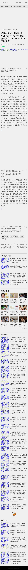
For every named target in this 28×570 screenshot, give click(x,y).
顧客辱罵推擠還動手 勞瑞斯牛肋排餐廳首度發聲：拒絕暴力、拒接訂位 (18, 561)
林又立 (16, 236)
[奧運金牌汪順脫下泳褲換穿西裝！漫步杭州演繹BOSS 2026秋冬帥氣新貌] (5, 282)
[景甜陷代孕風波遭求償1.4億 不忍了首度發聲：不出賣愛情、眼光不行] (5, 478)
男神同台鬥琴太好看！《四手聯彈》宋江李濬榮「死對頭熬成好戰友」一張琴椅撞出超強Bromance (18, 434)
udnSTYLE (3, 29)
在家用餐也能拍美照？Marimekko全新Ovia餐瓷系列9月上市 (18, 426)
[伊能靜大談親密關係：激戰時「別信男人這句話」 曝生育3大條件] (5, 412)
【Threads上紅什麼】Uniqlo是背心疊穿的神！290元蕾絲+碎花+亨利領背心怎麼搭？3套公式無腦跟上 (23, 312)
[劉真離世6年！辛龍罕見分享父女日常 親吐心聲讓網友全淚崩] (5, 547)
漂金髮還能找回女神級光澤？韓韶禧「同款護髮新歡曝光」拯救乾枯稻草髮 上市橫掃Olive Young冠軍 (18, 485)
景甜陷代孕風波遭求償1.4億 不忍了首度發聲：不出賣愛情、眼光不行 (18, 477)
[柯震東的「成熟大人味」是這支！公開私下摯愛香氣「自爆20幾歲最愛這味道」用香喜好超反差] (5, 347)
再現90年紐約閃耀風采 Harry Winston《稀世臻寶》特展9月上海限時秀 (18, 390)
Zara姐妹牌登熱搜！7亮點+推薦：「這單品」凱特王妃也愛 (18, 267)
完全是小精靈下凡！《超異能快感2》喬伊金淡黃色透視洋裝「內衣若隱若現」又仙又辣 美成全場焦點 (18, 405)
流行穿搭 (13, 6)
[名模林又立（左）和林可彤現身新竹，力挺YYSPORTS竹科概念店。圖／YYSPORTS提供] (14, 58)
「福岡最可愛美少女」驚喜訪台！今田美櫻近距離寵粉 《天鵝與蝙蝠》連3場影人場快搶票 (18, 507)
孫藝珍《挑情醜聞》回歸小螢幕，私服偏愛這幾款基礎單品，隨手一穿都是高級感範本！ (18, 275)
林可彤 (22, 236)
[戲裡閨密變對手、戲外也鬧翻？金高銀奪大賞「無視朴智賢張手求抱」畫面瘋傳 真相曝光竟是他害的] (5, 554)
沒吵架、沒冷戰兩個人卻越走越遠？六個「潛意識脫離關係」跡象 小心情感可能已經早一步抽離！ (18, 369)
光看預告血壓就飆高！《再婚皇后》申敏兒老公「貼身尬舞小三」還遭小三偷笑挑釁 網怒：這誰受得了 (18, 463)
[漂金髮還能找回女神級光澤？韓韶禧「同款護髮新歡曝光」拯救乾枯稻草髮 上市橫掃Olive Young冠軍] (5, 485)
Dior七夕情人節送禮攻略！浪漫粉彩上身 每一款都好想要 (13, 301)
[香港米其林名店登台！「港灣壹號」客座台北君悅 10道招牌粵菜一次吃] (5, 398)
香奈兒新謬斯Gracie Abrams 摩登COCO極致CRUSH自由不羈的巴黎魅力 (23, 324)
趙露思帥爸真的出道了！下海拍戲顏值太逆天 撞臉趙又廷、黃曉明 (18, 532)
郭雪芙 (3, 238)
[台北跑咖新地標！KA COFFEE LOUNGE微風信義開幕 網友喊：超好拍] (5, 383)
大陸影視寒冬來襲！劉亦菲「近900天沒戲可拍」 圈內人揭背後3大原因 (18, 539)
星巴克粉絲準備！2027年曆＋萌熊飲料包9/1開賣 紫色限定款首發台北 (18, 361)
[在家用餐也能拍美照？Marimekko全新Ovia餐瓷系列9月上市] (5, 427)
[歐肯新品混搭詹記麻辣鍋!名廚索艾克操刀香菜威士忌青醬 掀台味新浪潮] (5, 449)
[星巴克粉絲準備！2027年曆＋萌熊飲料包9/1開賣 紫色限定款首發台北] (5, 361)
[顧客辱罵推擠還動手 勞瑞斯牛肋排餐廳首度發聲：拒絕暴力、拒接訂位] (5, 562)
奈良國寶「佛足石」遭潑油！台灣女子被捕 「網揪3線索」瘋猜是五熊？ (18, 525)
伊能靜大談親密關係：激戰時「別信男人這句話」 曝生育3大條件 (18, 412)
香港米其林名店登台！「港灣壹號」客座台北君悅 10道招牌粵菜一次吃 (18, 397)
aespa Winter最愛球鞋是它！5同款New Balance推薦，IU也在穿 (5, 324)
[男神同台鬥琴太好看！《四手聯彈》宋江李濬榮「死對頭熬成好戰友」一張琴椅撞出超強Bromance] (5, 434)
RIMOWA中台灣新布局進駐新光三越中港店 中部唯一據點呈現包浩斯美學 (14, 324)
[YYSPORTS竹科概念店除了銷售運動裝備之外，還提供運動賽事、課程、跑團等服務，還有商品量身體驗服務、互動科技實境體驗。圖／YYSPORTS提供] (14, 217)
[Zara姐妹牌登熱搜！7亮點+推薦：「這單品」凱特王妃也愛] (5, 268)
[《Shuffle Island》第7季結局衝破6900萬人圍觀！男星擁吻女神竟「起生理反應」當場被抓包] (5, 456)
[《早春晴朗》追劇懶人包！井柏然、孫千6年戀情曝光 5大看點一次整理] (5, 499)
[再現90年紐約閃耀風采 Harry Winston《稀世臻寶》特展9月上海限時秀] (5, 390)
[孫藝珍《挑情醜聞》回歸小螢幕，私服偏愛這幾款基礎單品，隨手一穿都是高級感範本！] (5, 275)
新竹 (7, 236)
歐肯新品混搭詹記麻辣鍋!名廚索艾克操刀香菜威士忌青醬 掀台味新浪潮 (18, 448)
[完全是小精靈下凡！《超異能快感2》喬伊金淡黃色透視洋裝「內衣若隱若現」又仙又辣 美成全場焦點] (5, 405)
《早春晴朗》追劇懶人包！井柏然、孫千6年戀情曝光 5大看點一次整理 (18, 499)
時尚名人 (7, 6)
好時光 (24, 6)
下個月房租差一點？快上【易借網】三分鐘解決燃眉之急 (22, 301)
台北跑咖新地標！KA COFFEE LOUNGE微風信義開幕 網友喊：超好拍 (18, 383)
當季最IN (15, 29)
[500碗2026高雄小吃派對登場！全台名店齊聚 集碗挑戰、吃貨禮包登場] (5, 376)
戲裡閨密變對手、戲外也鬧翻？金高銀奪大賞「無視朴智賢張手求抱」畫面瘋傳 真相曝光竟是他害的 (18, 555)
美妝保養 (19, 6)
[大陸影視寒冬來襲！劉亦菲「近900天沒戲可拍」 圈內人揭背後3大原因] (5, 540)
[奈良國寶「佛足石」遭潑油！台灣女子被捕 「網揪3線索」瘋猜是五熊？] (5, 525)
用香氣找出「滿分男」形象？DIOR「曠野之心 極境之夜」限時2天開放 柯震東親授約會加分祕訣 (18, 340)
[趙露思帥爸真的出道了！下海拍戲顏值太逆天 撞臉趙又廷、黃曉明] (5, 532)
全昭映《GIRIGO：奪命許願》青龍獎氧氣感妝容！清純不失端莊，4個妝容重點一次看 (18, 441)
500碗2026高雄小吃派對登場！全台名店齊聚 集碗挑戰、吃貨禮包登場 (17, 375)
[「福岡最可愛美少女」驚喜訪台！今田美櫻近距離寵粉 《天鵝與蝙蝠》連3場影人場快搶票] (5, 507)
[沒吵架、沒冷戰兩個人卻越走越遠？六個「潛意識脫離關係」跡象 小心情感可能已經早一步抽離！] (5, 369)
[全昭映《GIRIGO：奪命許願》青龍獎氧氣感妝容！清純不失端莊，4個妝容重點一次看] (5, 441)
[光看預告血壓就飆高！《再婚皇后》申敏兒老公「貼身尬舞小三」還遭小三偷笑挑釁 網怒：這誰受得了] (5, 463)
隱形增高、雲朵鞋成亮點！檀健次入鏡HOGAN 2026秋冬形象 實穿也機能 (18, 260)
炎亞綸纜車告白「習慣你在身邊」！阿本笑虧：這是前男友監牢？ (18, 419)
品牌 (12, 236)
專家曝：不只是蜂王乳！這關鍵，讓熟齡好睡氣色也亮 (4, 301)
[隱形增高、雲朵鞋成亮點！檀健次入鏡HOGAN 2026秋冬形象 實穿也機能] (5, 261)
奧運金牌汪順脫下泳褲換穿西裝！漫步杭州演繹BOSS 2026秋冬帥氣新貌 (18, 282)
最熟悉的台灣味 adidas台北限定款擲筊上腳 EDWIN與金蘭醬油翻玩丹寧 (14, 312)
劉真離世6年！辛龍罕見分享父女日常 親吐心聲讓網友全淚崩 (18, 546)
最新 (2, 6)
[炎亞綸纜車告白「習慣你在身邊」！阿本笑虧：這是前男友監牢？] (5, 419)
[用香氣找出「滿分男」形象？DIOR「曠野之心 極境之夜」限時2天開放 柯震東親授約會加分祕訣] (5, 340)
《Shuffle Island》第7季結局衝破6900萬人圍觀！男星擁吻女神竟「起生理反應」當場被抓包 (18, 456)
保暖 (3, 236)
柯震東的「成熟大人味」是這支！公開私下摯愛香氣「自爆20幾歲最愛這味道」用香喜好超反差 (18, 347)
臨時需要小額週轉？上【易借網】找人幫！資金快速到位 (4, 312)
